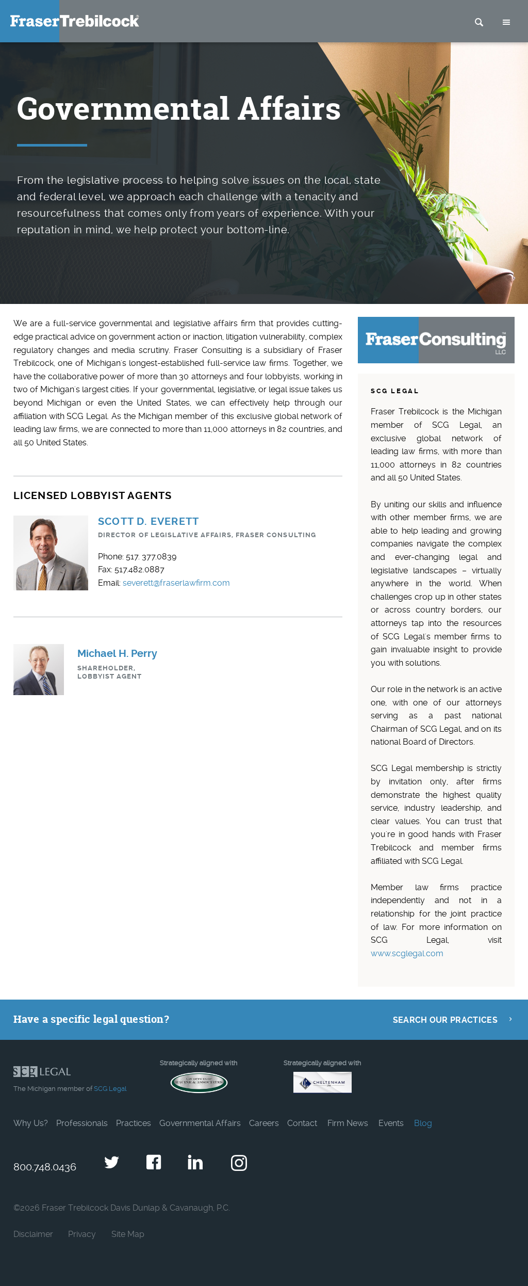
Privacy (82, 1234)
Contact (302, 1123)
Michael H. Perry (117, 654)
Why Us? (30, 1123)
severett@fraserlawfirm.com (176, 583)
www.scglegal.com (407, 953)
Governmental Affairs (200, 1123)
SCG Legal (110, 1088)
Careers (264, 1123)
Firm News (347, 1123)
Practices (133, 1123)
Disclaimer (33, 1234)
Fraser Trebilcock (74, 21)
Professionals (82, 1123)
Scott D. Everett (148, 521)
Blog (423, 1123)
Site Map (127, 1234)
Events (391, 1123)
